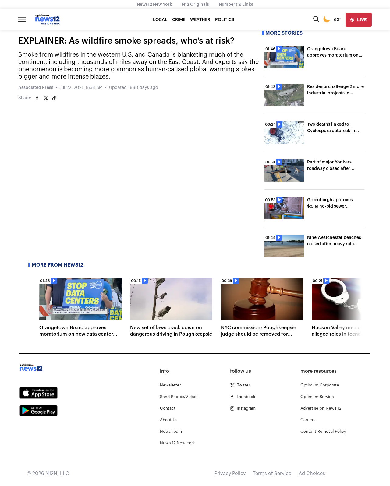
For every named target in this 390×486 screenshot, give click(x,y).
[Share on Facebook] (37, 98)
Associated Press (35, 88)
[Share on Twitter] (45, 98)
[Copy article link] (54, 98)
